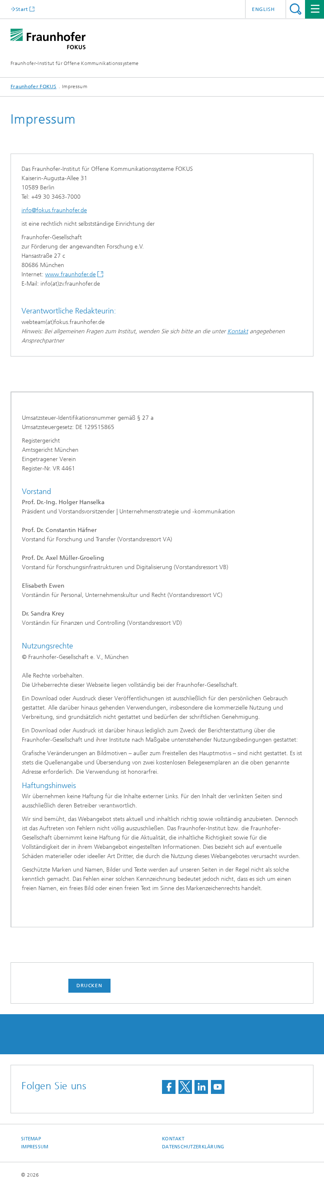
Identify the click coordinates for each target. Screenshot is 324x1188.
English (263, 9)
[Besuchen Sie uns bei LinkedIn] (201, 1087)
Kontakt (237, 331)
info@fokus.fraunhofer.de (54, 210)
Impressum (34, 1147)
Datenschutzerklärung (193, 1147)
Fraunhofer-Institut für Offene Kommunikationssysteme (75, 63)
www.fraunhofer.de (70, 274)
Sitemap (31, 1139)
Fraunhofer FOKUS (34, 86)
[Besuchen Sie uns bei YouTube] (217, 1087)
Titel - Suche (295, 9)
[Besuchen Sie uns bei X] (185, 1087)
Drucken (89, 985)
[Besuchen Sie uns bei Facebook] (169, 1087)
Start (22, 9)
